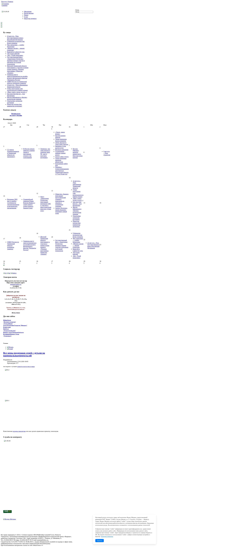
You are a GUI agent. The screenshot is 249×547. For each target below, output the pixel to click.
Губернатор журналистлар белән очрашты (16, 42)
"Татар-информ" (8, 323)
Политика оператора (107, 536)
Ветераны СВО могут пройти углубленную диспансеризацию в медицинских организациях (13, 204)
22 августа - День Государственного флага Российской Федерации (15, 37)
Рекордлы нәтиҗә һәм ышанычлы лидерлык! (14, 105)
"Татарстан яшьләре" (9, 330)
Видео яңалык (29, 13)
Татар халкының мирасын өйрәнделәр (60, 160)
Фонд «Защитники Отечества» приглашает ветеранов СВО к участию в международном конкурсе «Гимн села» (45, 204)
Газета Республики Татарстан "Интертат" (15, 325)
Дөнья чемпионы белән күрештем (61, 140)
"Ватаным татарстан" (9, 322)
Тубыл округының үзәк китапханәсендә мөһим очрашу (17, 89)
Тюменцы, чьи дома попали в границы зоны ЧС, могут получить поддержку (45, 153)
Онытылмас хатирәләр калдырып (77, 217)
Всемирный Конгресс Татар (11, 334)
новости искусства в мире (26, 366)
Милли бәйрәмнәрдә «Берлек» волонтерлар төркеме (17, 98)
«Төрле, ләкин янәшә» (60, 133)
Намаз (26, 15)
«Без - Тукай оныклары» (15, 55)
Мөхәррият (28, 11)
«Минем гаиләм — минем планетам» (78, 245)
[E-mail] (10, 349)
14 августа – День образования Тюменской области (17, 86)
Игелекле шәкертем (61, 149)
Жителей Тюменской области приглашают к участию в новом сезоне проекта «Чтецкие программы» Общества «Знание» (17, 69)
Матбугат (6, 329)
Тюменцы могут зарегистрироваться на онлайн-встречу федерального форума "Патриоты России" (17, 77)
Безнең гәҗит (7, 327)
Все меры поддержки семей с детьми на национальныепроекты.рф (24, 354)
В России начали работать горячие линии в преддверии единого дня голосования (29, 153)
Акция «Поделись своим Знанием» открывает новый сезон (61, 210)
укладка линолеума (19, 431)
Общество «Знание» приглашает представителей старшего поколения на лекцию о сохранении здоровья (62, 200)
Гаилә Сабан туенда (61, 156)
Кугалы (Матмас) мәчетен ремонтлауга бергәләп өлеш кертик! (77, 153)
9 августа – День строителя (106, 153)
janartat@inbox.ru (15, 284)
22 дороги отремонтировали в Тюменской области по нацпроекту (13, 153)
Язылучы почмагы (30, 18)
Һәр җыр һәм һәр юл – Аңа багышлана (77, 203)
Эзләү (77, 10)
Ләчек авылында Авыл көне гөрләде (61, 143)
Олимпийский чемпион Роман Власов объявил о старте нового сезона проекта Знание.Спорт (29, 204)
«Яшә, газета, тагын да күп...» (17, 92)
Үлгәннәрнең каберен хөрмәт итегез (60, 153)
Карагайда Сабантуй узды (15, 52)
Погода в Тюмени (7, 1)
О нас (26, 17)
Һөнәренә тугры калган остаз (60, 147)
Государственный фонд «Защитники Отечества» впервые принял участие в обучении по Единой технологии (16, 60)
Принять (99, 540)
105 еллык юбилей (13, 53)
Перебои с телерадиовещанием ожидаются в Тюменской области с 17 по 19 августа (62, 170)
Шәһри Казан (7, 320)
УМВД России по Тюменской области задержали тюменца (17, 82)
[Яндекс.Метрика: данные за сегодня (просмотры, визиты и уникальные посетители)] (9, 519)
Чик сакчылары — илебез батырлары (78, 240)
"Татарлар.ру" (7, 336)
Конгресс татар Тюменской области (13, 332)
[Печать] (10, 347)
